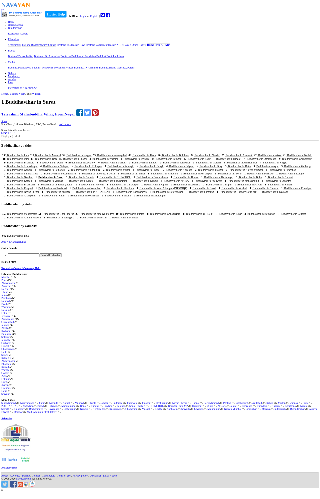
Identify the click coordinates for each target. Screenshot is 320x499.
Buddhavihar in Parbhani (167, 158)
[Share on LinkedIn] (14, 133)
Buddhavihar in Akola (268, 155)
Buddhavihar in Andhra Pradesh (22, 217)
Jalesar (233, 406)
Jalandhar (6, 340)
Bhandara (6, 364)
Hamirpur (197, 406)
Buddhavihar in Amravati (237, 155)
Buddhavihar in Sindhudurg (84, 169)
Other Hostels (139, 44)
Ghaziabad (251, 409)
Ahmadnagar (8, 283)
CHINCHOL (157, 406)
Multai (281, 403)
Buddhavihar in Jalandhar (175, 162)
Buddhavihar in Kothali (18, 180)
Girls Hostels (72, 44)
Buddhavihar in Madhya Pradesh (95, 213)
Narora (304, 406)
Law (10, 82)
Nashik (5, 310)
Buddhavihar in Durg (209, 166)
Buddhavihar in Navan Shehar (21, 191)
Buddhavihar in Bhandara (19, 162)
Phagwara (132, 403)
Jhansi (4, 385)
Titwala (92, 403)
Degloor (18, 412)
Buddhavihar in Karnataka (259, 213)
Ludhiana (117, 403)
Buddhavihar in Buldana (116, 195)
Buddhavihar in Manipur (123, 217)
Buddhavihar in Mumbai (45, 155)
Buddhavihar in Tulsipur (217, 184)
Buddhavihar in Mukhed (56, 191)
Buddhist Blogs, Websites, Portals (116, 67)
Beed (4, 304)
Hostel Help (56, 14)
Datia (4, 391)
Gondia (5, 373)
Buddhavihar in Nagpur (77, 155)
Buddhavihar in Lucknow (81, 162)
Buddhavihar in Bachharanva (130, 191)
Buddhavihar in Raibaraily (50, 169)
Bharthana (290, 406)
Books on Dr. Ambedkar (47, 56)
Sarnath (5, 409)
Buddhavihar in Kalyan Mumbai (244, 169)
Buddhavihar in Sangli (150, 166)
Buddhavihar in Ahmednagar (21, 166)
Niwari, (222, 406)
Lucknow (6, 388)
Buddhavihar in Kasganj (18, 188)
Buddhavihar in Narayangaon (167, 191)
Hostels (61, 44)
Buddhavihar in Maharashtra (19, 213)
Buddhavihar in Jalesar (228, 173)
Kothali (66, 403)
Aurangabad (7, 319)
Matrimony (14, 76)
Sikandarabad (8, 403)
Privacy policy (80, 475)
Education (13, 39)
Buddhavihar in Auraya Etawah (97, 173)
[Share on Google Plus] (11, 133)
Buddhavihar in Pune (15, 155)
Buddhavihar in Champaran (20, 195)
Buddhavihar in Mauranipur (150, 195)
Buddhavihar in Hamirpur (119, 188)
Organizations (15, 24)
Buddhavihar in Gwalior (18, 177)
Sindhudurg (242, 403)
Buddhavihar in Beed (44, 158)
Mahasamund (68, 406)
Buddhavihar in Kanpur (144, 180)
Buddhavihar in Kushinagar (217, 177)
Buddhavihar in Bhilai (249, 177)
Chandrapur (7, 349)
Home (11, 21)
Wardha (5, 370)
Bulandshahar (297, 409)
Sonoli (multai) (137, 406)
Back (36, 93)
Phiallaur (146, 403)
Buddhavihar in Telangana (59, 217)
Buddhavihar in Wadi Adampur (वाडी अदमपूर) (162, 188)
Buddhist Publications (19, 67)
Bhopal (195, 403)
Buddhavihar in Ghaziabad (51, 188)
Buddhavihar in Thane (142, 155)
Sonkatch (172, 409)
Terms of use (63, 475)
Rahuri (270, 403)
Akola (4, 328)
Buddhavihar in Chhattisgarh (163, 213)
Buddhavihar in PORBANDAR (91, 191)
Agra (4, 376)
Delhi (4, 352)
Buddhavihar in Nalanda (264, 188)
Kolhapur (6, 331)
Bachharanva (36, 409)
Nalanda (53, 403)
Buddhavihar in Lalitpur (143, 162)
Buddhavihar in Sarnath (80, 177)
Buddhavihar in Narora (80, 180)
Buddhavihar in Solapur (112, 162)
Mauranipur (213, 409)
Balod (40, 406)
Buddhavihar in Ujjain (154, 184)
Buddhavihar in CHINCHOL (114, 177)
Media (11, 61)
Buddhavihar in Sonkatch (276, 180)
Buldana (108, 406)
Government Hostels (105, 44)
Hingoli (5, 346)
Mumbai (5, 277)
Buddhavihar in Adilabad (177, 169)
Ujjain (210, 406)
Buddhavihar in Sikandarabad (21, 173)
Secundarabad (211, 403)
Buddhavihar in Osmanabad (260, 158)
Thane (4, 292)
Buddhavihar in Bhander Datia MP (236, 191)
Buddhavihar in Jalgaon (180, 166)
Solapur (5, 337)
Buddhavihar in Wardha (207, 162)
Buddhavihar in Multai (116, 169)
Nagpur (5, 289)
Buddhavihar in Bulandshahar (151, 177)
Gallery (12, 73)
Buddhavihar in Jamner (131, 173)
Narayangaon (27, 403)
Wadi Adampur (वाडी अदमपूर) (42, 412)
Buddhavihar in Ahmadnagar (240, 162)
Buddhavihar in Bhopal (146, 169)
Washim (5, 307)
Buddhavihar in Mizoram (91, 217)
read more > (65, 124)
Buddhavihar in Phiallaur (259, 173)
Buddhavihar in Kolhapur (87, 166)
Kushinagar (99, 409)
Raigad (5, 367)
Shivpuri (5, 394)
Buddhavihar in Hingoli (226, 158)
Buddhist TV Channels (86, 67)
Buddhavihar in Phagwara (207, 180)
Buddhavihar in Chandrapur (295, 158)
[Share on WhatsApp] (2, 133)
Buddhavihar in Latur (197, 158)
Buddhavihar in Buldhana (173, 155)
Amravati (6, 286)
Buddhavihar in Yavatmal (134, 158)
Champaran (131, 409)
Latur (4, 313)
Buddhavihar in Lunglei (290, 173)
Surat (4, 121)
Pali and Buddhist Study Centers (39, 44)
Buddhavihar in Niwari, (175, 180)
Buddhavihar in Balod (203, 188)
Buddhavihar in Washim (103, 158)
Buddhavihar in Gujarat (292, 213)
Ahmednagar (8, 361)
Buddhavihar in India (15, 235)
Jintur (42, 403)
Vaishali (146, 409)
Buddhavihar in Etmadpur (296, 188)
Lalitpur (5, 379)
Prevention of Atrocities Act (22, 87)
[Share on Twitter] (5, 133)
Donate (26, 475)
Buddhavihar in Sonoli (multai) (55, 184)
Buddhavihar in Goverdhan (85, 188)
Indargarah (280, 409)
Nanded (5, 301)
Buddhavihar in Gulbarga (296, 166)
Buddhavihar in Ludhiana (185, 184)
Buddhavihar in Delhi (50, 162)
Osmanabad (7, 322)
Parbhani (6, 298)
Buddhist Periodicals (42, 67)
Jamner (104, 403)
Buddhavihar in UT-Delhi (198, 213)
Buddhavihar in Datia (238, 166)
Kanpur (84, 409)
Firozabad (247, 406)
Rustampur (115, 409)
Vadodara (28, 406)
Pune (4, 280)
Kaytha (158, 409)
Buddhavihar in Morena (90, 184)
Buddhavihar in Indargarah (112, 180)
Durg (4, 382)
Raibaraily (19, 409)
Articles (12, 79)
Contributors (48, 475)
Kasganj (276, 406)
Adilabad (257, 403)
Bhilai (83, 406)
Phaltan (227, 403)
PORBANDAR (9, 406)
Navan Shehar (179, 403)
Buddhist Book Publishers (110, 56)
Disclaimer (95, 475)
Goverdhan (53, 409)
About (4, 475)
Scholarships (14, 44)
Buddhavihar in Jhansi (73, 158)
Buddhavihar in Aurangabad (110, 155)
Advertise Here (9, 467)
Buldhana (6, 334)
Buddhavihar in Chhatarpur (122, 184)
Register (94, 16)
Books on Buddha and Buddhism (78, 56)
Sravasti (185, 409)
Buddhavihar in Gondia (18, 169)
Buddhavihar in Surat (49, 177)
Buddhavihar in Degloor (273, 191)
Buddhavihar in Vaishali (233, 188)
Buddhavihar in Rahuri (278, 184)
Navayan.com (23, 478)
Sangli (4, 355)
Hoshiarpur (162, 403)
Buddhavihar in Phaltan (200, 191)
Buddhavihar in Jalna (16, 158)
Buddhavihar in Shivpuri (54, 166)
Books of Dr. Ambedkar (20, 56)
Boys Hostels (87, 44)
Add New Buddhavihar (13, 241)
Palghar (121, 406)
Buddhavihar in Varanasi (49, 180)
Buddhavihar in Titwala (184, 177)
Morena (266, 409)
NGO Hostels (124, 44)
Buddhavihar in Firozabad (281, 169)
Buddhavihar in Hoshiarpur (83, 195)
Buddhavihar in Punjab (130, 213)
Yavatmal (6, 316)
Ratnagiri (6, 358)
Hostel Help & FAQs (158, 44)
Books (11, 50)
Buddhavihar (15, 27)
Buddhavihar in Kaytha (248, 184)
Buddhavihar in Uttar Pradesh (56, 213)
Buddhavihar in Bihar (229, 213)
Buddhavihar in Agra (266, 166)
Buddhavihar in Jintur (52, 195)
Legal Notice (110, 475)
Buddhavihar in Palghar (209, 169)
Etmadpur (262, 406)
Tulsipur (52, 406)
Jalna (4, 295)
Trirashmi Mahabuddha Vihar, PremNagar (38, 114)
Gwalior (198, 409)
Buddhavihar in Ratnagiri (119, 166)
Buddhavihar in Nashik (297, 155)
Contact (36, 475)
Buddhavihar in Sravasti (279, 177)
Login (83, 16)
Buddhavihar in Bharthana (19, 184)
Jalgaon (5, 325)
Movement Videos (63, 67)
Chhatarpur (70, 409)
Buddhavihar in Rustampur (196, 173)
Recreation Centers (18, 33)
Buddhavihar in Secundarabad (58, 173)
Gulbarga (6, 343)
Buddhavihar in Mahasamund (242, 180)
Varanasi (293, 403)
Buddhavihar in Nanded (205, 155)
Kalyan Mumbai (232, 409)
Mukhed (79, 403)
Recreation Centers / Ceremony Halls (20, 268)
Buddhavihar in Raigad (273, 162)
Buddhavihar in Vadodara (163, 173)
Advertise (6, 418)
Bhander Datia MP (178, 406)
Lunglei (95, 406)
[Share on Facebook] (9, 133)
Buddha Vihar (17, 93)
